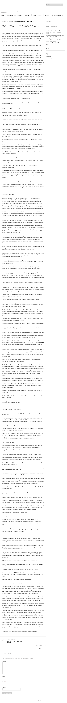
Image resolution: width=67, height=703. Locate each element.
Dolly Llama (48, 42)
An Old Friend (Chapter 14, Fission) (34, 647)
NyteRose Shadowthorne (50, 39)
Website (4, 687)
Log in (47, 53)
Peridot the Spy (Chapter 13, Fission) (15, 641)
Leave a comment (40, 29)
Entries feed (48, 54)
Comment (4, 661)
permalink (35, 631)
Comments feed (49, 56)
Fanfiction (30, 21)
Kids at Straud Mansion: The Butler (57, 35)
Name (4, 676)
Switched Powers (23, 631)
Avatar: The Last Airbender (14, 15)
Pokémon (27, 15)
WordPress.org (48, 58)
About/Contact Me (57, 15)
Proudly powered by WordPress (27, 700)
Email (4, 681)
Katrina (18, 29)
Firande (47, 35)
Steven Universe (37, 15)
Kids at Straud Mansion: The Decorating (54, 40)
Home (2, 15)
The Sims (47, 15)
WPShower (43, 700)
